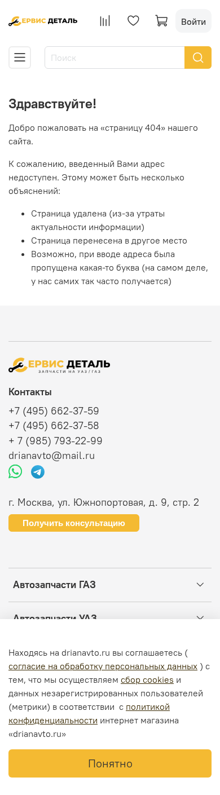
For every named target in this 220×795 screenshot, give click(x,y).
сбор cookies (147, 679)
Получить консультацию (74, 523)
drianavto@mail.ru (51, 455)
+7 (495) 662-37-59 (53, 411)
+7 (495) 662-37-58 (53, 425)
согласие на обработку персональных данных (102, 666)
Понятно (110, 763)
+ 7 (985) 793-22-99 (55, 441)
